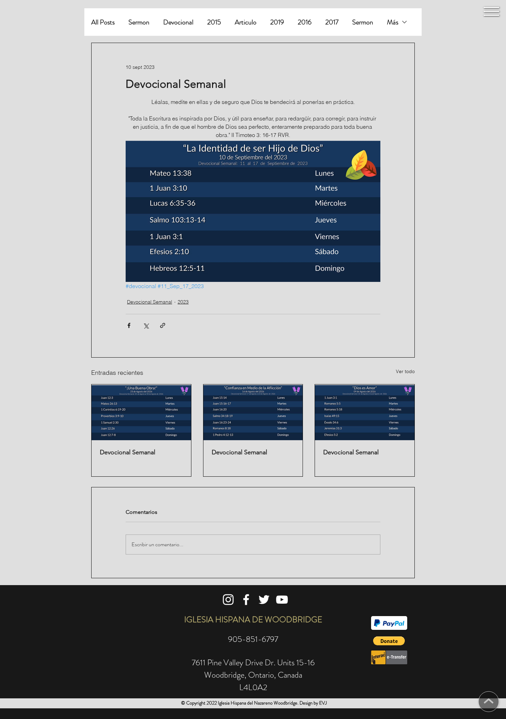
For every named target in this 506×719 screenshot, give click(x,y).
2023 (183, 302)
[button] (491, 11)
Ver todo (405, 371)
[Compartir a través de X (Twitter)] (146, 325)
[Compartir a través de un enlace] (162, 325)
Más (392, 22)
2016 (305, 22)
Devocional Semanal (149, 302)
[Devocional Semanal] (141, 412)
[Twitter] (264, 599)
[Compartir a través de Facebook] (129, 325)
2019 (277, 22)
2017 (331, 22)
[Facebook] (246, 599)
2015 (214, 22)
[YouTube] (282, 599)
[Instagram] (228, 599)
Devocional (178, 22)
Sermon (138, 22)
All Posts (103, 22)
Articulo (245, 22)
